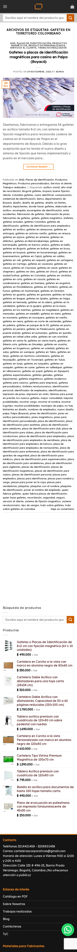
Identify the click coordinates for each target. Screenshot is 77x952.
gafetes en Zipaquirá (56, 371)
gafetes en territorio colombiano (30, 355)
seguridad (49, 497)
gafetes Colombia (35, 221)
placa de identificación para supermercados (40, 459)
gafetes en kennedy (15, 302)
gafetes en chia (25, 271)
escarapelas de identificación (44, 210)
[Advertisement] (38, 562)
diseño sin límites (55, 202)
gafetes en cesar (47, 267)
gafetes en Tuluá (54, 359)
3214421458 (26, 846)
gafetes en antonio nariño (31, 233)
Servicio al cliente (23, 47)
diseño (17, 202)
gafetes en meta (51, 313)
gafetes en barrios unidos (33, 244)
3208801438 (46, 846)
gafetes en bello (60, 244)
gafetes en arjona (13, 237)
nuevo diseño (65, 409)
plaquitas (23, 486)
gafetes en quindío (60, 332)
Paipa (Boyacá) (20, 413)
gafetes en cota (12, 279)
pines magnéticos (42, 417)
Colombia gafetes (22, 194)
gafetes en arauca (59, 233)
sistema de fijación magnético (43, 501)
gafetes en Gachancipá (25, 290)
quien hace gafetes (14, 497)
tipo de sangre (30, 505)
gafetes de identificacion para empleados (45, 225)
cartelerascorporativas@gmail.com (39, 851)
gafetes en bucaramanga (42, 252)
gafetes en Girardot (52, 290)
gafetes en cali (12, 260)
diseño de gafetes (33, 202)
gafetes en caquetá (33, 260)
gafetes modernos (55, 378)
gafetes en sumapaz (22, 351)
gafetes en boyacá (14, 252)
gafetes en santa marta (42, 340)
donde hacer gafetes (41, 206)
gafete (35, 217)
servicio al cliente (13, 501)
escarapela (19, 210)
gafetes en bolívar (38, 248)
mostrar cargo (28, 401)
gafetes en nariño (56, 317)
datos (40, 198)
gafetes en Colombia (33, 275)
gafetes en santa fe (15, 340)
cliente (7, 194)
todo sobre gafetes (52, 505)
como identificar (44, 194)
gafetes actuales (13, 221)
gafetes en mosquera (31, 317)
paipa (6, 413)
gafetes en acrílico (14, 229)
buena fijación (61, 191)
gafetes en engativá (58, 283)
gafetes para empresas (43, 382)
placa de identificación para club (41, 428)
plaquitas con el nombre (44, 486)
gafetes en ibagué (14, 298)
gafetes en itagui (59, 298)
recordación (34, 497)
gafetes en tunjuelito (36, 363)
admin (60, 71)
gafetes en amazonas (39, 229)
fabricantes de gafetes (16, 217)
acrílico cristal (51, 187)
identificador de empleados (31, 390)
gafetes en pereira (14, 328)
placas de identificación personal (31, 474)
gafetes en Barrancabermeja (32, 240)
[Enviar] (70, 17)
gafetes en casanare (40, 263)
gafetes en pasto (60, 325)
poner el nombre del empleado (42, 489)
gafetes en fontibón (46, 286)
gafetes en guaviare (39, 294)
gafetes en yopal (32, 371)
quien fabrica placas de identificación (44, 493)
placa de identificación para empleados (42, 436)
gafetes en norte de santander (42, 321)
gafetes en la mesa (54, 305)
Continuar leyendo (38, 166)
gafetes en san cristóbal (52, 336)
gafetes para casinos (15, 382)
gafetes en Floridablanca (18, 286)
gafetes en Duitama (32, 283)
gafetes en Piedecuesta (40, 328)
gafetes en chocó (46, 271)
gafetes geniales (42, 374)
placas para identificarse (32, 478)
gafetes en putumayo (34, 332)
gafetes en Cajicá (31, 256)
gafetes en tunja (13, 363)
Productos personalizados (47, 45)
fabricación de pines (57, 214)
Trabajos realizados (52, 47)
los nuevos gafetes (27, 397)
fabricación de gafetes (30, 214)
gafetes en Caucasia (23, 267)
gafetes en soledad (42, 348)
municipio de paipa (52, 405)
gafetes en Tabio (46, 351)
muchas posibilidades (27, 405)
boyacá (47, 191)
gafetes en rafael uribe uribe (20, 336)
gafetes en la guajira (28, 305)
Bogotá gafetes (31, 191)
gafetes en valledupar (49, 367)
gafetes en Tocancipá (30, 359)
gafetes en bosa (60, 248)
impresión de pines (14, 394)
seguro (60, 497)
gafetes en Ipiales (37, 298)
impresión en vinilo (38, 394)
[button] (5, 6)
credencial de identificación (19, 198)
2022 (13, 43)
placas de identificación (36, 466)
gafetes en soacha (55, 344)
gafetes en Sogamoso (16, 348)
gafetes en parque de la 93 (32, 325)
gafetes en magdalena (45, 309)
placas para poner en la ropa (28, 482)
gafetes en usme (24, 367)
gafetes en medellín (27, 313)
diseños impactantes (15, 206)
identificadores (58, 390)
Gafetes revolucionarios (36, 386)
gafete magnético (51, 217)
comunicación (63, 194)
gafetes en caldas (53, 256)
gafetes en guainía (14, 294)
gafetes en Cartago (15, 263)
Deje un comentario (62, 508)
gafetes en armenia (37, 237)
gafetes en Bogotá (14, 248)
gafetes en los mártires (17, 309)
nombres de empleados (42, 409)
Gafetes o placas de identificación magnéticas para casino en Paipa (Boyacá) (38, 57)
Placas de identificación (34, 43)
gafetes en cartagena (60, 260)
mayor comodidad (51, 397)
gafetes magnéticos (31, 378)
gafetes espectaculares (17, 374)
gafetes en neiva (13, 321)
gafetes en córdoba (59, 275)
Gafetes (68, 217)
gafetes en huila (62, 294)
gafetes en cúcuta (34, 279)
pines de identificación (43, 413)
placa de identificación (51, 420)
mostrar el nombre (49, 401)
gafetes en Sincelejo (30, 344)
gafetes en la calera (40, 302)
